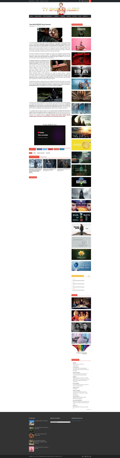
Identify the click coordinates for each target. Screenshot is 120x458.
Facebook (40, 149)
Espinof (74, 376)
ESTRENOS (56, 16)
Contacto (37, 1)
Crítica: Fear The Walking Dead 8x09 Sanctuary (63, 169)
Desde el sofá (76, 387)
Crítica (34, 153)
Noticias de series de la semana (78, 280)
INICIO (31, 16)
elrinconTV (75, 405)
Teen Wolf (48, 153)
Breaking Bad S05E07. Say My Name (41, 420)
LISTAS (79, 16)
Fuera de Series (76, 372)
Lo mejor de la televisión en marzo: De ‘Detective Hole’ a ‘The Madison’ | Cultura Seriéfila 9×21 (80, 393)
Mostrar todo (89, 409)
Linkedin (62, 149)
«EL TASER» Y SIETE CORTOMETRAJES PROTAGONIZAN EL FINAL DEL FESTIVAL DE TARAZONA (81, 369)
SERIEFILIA (85, 16)
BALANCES (69, 16)
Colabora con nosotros (44, 1)
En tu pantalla (76, 383)
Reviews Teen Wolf (40, 153)
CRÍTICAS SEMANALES (47, 16)
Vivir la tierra (75, 388)
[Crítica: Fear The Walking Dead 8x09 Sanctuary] (64, 163)
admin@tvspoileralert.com (58, 456)
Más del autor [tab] (43, 156)
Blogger (51, 456)
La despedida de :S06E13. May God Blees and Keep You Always (40, 442)
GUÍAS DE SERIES (38, 16)
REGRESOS (63, 16)
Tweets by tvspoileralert (76, 420)
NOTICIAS (75, 16)
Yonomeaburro (76, 396)
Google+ (56, 149)
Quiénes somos (31, 1)
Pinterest (51, 149)
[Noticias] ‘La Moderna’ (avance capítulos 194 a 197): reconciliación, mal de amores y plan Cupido (81, 402)
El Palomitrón (76, 367)
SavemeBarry (32, 26)
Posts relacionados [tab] (34, 156)
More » (89, 276)
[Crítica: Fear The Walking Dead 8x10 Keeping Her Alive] (49, 163)
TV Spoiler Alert (36, 456)
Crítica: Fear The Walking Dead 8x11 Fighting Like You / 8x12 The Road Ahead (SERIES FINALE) (35, 170)
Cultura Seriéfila (76, 390)
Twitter (45, 149)
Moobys (74, 362)
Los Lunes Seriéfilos (77, 400)
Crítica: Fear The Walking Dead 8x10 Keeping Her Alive (49, 169)
